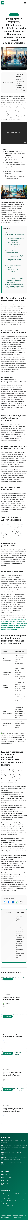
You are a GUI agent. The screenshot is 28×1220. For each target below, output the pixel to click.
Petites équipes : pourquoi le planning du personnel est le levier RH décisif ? (12, 1073)
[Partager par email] (20, 901)
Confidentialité (5, 1217)
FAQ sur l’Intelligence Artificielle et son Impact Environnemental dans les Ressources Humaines (14, 286)
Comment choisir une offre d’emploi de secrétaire (12, 998)
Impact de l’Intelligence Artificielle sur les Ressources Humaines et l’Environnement (15, 280)
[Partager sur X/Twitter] (4, 901)
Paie (5, 1184)
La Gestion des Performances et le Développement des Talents (17, 244)
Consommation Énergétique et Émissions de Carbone (17, 255)
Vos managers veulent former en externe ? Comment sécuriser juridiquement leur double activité (14, 1147)
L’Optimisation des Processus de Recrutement (17, 239)
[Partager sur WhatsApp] (16, 901)
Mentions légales (6, 1215)
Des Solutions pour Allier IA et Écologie (14, 266)
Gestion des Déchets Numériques (15, 260)
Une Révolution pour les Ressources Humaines (15, 235)
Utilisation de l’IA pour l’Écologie (15, 270)
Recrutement (14, 15)
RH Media (20, 1215)
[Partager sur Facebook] (8, 901)
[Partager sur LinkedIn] (12, 901)
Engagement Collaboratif (16, 274)
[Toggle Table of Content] (6, 232)
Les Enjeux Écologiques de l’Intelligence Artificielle (13, 251)
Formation (7, 1178)
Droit (5, 1181)
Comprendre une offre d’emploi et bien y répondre (12, 1035)
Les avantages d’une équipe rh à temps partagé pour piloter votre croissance (13, 1109)
